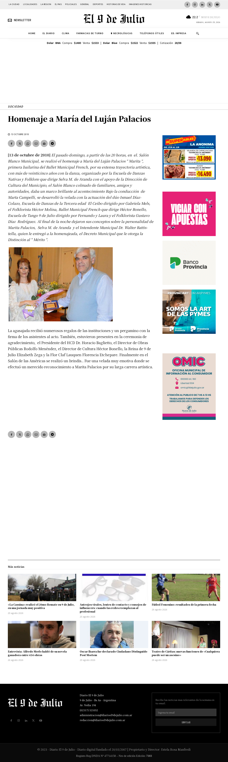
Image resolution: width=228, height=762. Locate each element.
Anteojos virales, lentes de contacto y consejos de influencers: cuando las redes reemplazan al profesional (113, 608)
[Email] (36, 143)
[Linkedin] (202, 5)
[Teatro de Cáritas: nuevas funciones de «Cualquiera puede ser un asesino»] (186, 634)
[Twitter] (210, 5)
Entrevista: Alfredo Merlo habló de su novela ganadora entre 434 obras (37, 653)
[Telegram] (52, 143)
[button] (197, 33)
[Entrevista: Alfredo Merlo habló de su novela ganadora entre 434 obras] (42, 634)
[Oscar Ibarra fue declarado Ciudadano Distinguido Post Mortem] (114, 634)
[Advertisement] (114, 78)
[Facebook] (187, 5)
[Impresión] (44, 143)
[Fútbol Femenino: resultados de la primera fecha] (186, 587)
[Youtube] (217, 5)
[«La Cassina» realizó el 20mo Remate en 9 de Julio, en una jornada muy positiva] (42, 587)
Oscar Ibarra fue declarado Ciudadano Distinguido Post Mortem (113, 653)
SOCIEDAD (15, 106)
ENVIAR (186, 722)
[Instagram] (195, 5)
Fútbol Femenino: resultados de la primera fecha (184, 604)
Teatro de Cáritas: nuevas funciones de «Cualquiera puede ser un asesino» (186, 653)
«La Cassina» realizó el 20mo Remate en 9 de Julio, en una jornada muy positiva (41, 606)
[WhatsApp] (27, 143)
